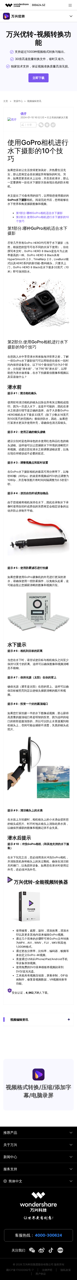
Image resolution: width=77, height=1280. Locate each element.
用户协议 (41, 1273)
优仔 (24, 113)
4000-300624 (48, 1235)
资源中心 (18, 101)
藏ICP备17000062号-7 (20, 1269)
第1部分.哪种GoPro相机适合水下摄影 (39, 213)
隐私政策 (66, 1269)
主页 (5, 101)
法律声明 (47, 1269)
